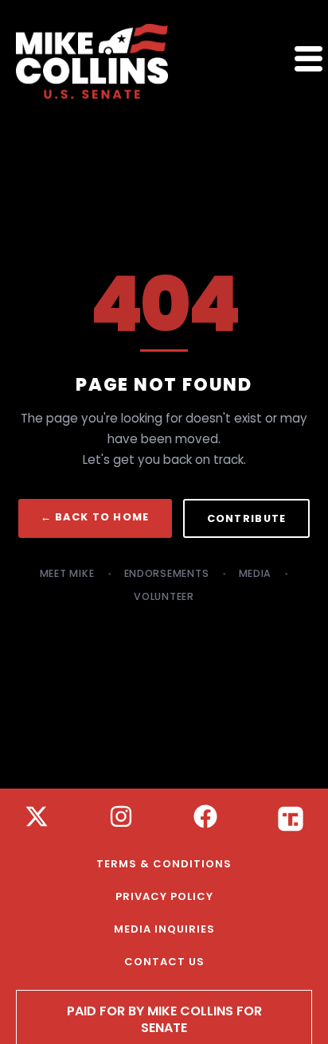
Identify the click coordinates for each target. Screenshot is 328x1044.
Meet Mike (67, 573)
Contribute (247, 518)
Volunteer (164, 596)
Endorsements (166, 573)
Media (255, 573)
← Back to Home (95, 517)
